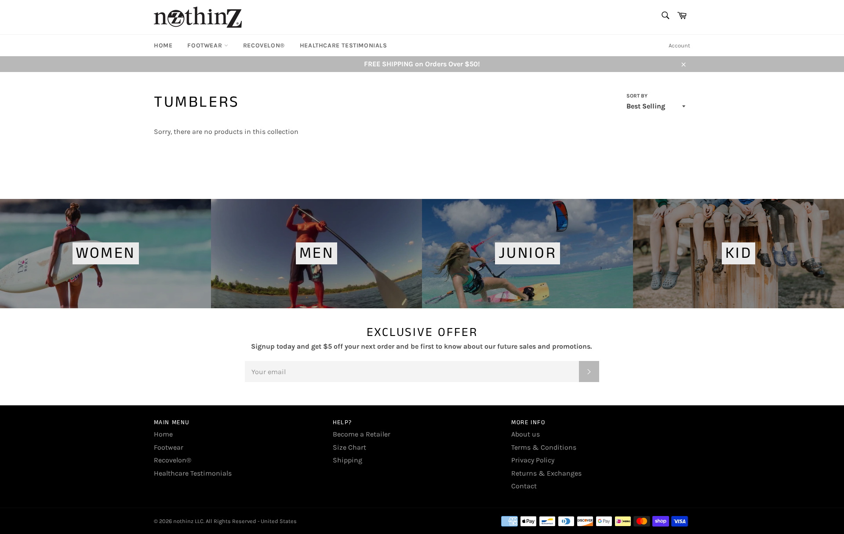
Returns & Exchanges (546, 473)
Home (163, 45)
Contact (524, 486)
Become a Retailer (361, 434)
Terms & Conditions (543, 447)
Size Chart (349, 447)
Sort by (637, 96)
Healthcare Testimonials (343, 45)
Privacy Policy (532, 460)
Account (679, 45)
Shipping (347, 460)
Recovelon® (264, 45)
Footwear (205, 45)
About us (525, 434)
